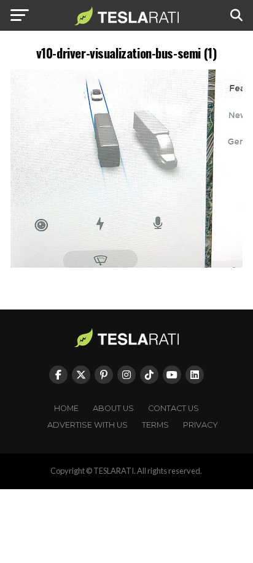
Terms (155, 424)
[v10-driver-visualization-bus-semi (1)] (126, 264)
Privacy (200, 424)
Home (66, 408)
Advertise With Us (87, 424)
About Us (113, 408)
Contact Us (173, 408)
